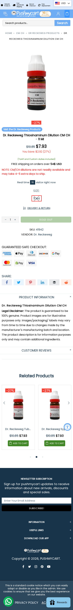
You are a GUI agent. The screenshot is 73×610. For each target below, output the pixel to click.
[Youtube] (48, 566)
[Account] (58, 14)
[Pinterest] (42, 566)
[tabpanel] (18, 420)
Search (62, 23)
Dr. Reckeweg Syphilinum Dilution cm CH (55, 429)
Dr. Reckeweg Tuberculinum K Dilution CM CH (18, 429)
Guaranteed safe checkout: (24, 247)
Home (8, 33)
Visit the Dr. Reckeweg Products (22, 129)
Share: (7, 276)
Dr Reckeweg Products (44, 33)
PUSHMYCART (31, 14)
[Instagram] (35, 566)
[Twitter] (29, 566)
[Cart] (67, 13)
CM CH (20, 33)
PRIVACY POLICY (26, 603)
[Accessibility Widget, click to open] (67, 427)
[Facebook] (24, 566)
